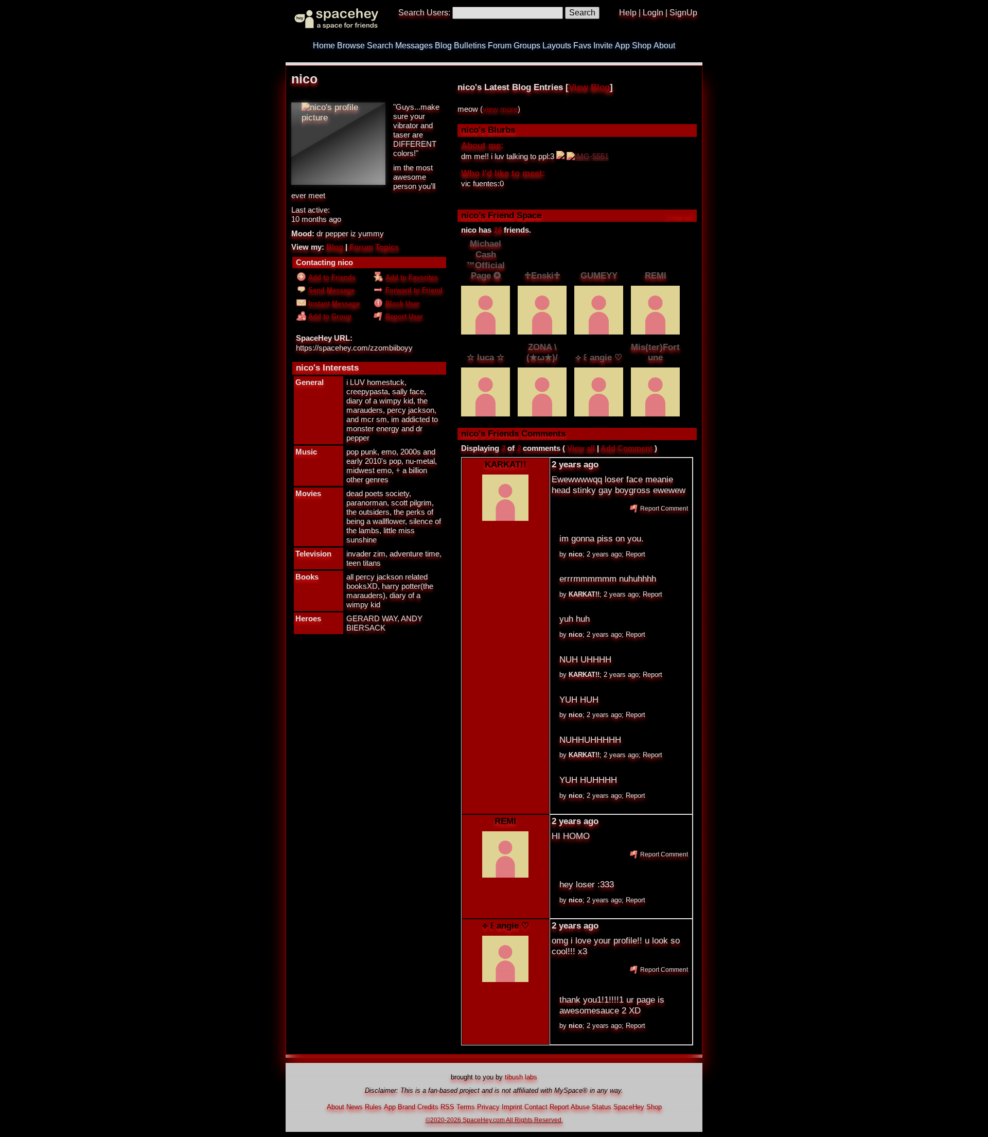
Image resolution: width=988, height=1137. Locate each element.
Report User (403, 316)
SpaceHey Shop (637, 1107)
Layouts (556, 45)
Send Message (330, 290)
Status (601, 1107)
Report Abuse (570, 1107)
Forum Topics (374, 247)
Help (628, 12)
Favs (582, 45)
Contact (536, 1107)
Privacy (488, 1107)
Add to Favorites (410, 277)
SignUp (683, 12)
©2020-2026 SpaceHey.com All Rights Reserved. (494, 1119)
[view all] (680, 215)
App (622, 45)
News (354, 1107)
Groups (527, 45)
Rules (373, 1107)
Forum (499, 45)
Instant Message (333, 303)
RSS (447, 1107)
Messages (414, 45)
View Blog (589, 87)
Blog (443, 45)
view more (500, 109)
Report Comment (663, 508)
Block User (401, 303)
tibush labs (521, 1077)
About (664, 45)
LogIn (653, 12)
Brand (406, 1107)
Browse (351, 45)
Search (582, 12)
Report (635, 554)
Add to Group (328, 316)
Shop (641, 45)
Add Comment (626, 448)
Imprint (512, 1107)
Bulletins (470, 45)
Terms (465, 1107)
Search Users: (424, 12)
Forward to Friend (413, 290)
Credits (427, 1107)
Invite (603, 45)
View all (581, 448)
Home (324, 45)
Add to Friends (331, 277)
